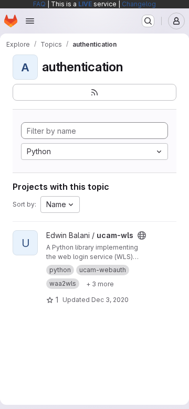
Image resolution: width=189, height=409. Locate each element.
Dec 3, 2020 (110, 300)
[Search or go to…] (148, 21)
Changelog (139, 4)
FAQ (39, 4)
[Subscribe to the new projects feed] (94, 92)
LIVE (85, 4)
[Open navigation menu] (30, 21)
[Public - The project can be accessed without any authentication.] (142, 235)
